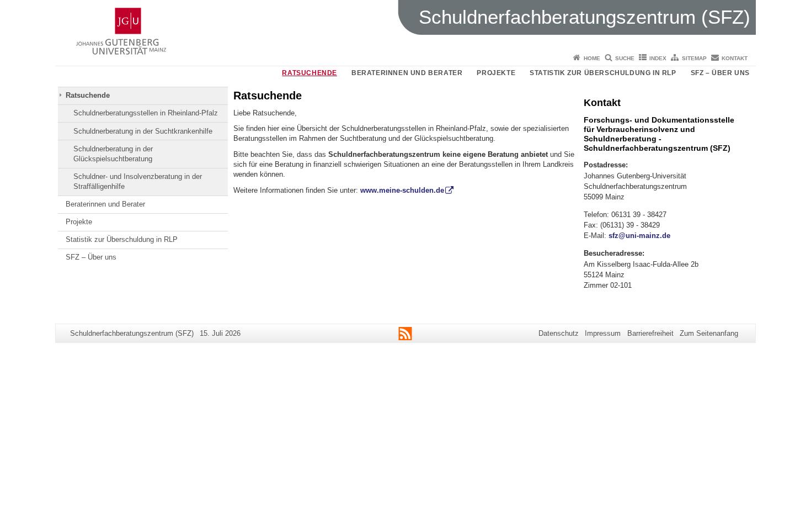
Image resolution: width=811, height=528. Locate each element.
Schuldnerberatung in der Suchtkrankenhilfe (142, 131)
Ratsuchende (309, 73)
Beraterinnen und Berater (406, 73)
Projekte (496, 73)
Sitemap (694, 58)
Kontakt (735, 58)
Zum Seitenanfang (709, 333)
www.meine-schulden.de (402, 190)
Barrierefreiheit (650, 333)
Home (592, 58)
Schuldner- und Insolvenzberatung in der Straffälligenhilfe (137, 181)
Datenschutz (558, 333)
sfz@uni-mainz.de (639, 235)
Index (657, 58)
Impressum (603, 333)
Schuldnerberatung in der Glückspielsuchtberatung (113, 154)
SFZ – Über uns (720, 73)
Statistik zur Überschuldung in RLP (603, 73)
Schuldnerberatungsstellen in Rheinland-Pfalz (145, 113)
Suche (624, 58)
